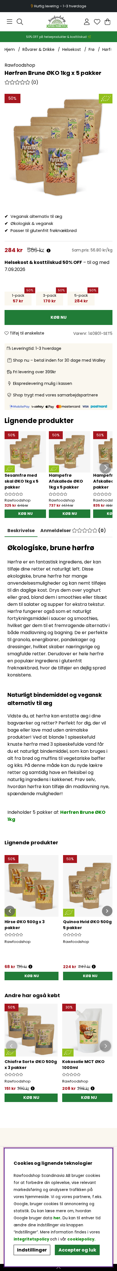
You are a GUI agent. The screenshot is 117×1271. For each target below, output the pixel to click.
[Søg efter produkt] (19, 21)
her (56, 1218)
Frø (92, 49)
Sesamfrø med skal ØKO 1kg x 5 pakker (21, 481)
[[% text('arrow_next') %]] (107, 911)
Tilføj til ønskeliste (26, 333)
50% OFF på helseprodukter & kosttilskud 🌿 (58, 37)
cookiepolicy (80, 1239)
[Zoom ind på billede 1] (58, 147)
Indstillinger (32, 1250)
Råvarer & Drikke (38, 49)
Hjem (10, 49)
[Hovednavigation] (9, 21)
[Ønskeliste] (97, 21)
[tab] (73, 530)
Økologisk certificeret (59, 6)
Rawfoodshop (20, 65)
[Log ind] (87, 21)
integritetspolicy (31, 1239)
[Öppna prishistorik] (33, 1089)
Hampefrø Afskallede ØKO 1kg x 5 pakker (66, 481)
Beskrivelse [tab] (21, 530)
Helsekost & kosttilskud (33, 262)
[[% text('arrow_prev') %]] (10, 911)
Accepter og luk (77, 1250)
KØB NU (25, 513)
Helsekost (71, 49)
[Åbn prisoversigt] (49, 251)
